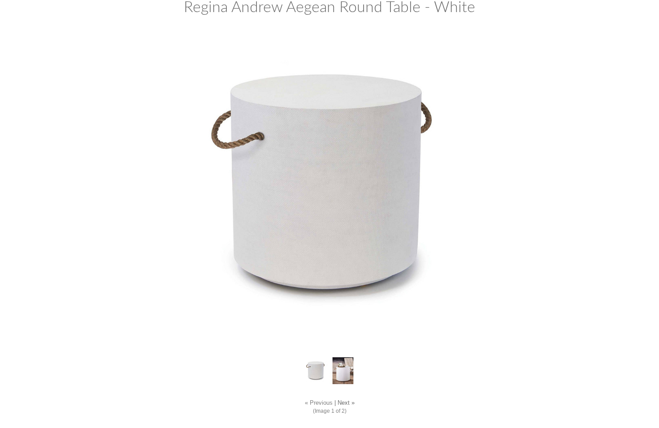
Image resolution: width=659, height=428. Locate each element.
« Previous (319, 403)
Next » (346, 403)
